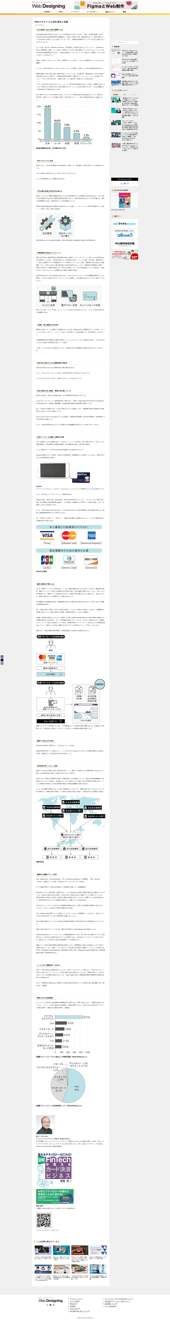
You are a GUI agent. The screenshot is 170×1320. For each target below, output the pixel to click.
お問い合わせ (74, 1309)
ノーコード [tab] (134, 94)
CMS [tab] (124, 94)
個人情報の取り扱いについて (79, 1311)
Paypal (44, 985)
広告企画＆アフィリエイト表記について (117, 1301)
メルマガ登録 (74, 1301)
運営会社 (73, 1304)
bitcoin (67, 1008)
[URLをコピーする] (2, 663)
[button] (2, 656)
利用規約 (73, 1306)
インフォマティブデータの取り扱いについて (119, 1299)
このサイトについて (76, 1299)
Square (39, 486)
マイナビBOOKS (110, 1306)
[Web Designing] (53, 5)
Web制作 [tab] (115, 94)
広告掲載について (110, 1304)
